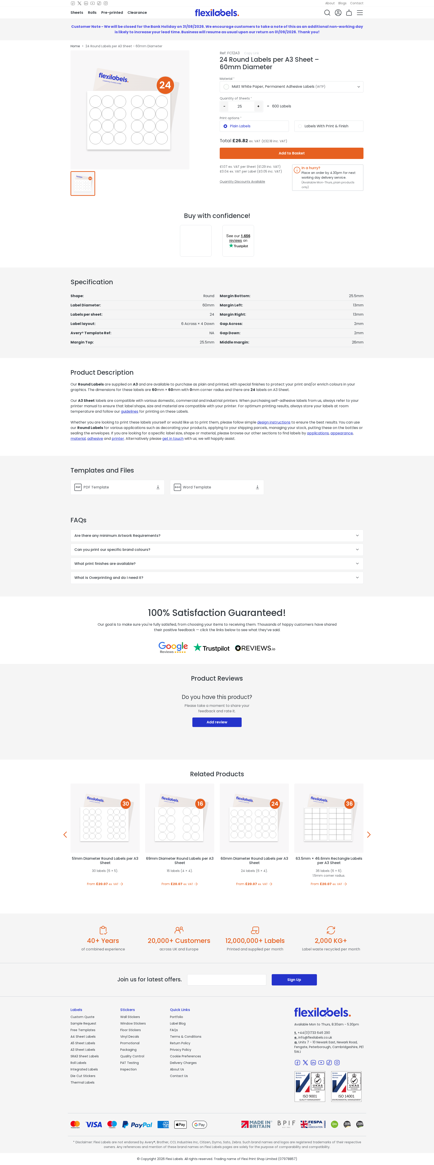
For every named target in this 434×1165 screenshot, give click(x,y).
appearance (341, 433)
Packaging (128, 1049)
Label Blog (178, 1023)
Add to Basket (292, 153)
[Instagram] (105, 3)
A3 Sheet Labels (83, 1049)
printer (118, 438)
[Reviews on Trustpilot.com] (211, 647)
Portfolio (176, 1017)
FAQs (174, 1030)
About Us (177, 1069)
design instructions (273, 422)
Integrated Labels (84, 1069)
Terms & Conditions (185, 1036)
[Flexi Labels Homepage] (217, 13)
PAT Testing (129, 1063)
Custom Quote (82, 1017)
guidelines (129, 411)
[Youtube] (92, 3)
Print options (229, 118)
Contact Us (179, 1076)
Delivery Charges (183, 1063)
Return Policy (180, 1043)
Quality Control (132, 1056)
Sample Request (83, 1023)
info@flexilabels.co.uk (313, 1037)
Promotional (129, 1043)
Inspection (128, 1069)
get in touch (173, 438)
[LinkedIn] (86, 3)
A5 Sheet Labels (83, 1043)
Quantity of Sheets (235, 98)
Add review (217, 722)
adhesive (95, 438)
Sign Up (294, 979)
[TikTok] (99, 3)
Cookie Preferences (185, 1056)
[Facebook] (73, 3)
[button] (327, 12)
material (78, 438)
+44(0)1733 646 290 (312, 1032)
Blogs (342, 3)
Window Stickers (133, 1023)
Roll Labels (78, 1063)
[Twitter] (79, 3)
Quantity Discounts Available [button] (242, 181)
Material (226, 78)
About (330, 3)
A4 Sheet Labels (83, 1036)
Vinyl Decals (129, 1036)
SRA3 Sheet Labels (85, 1056)
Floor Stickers (130, 1030)
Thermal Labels (82, 1082)
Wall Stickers (130, 1017)
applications (318, 433)
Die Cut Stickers (83, 1076)
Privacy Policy (180, 1049)
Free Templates (83, 1030)
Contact (356, 3)
